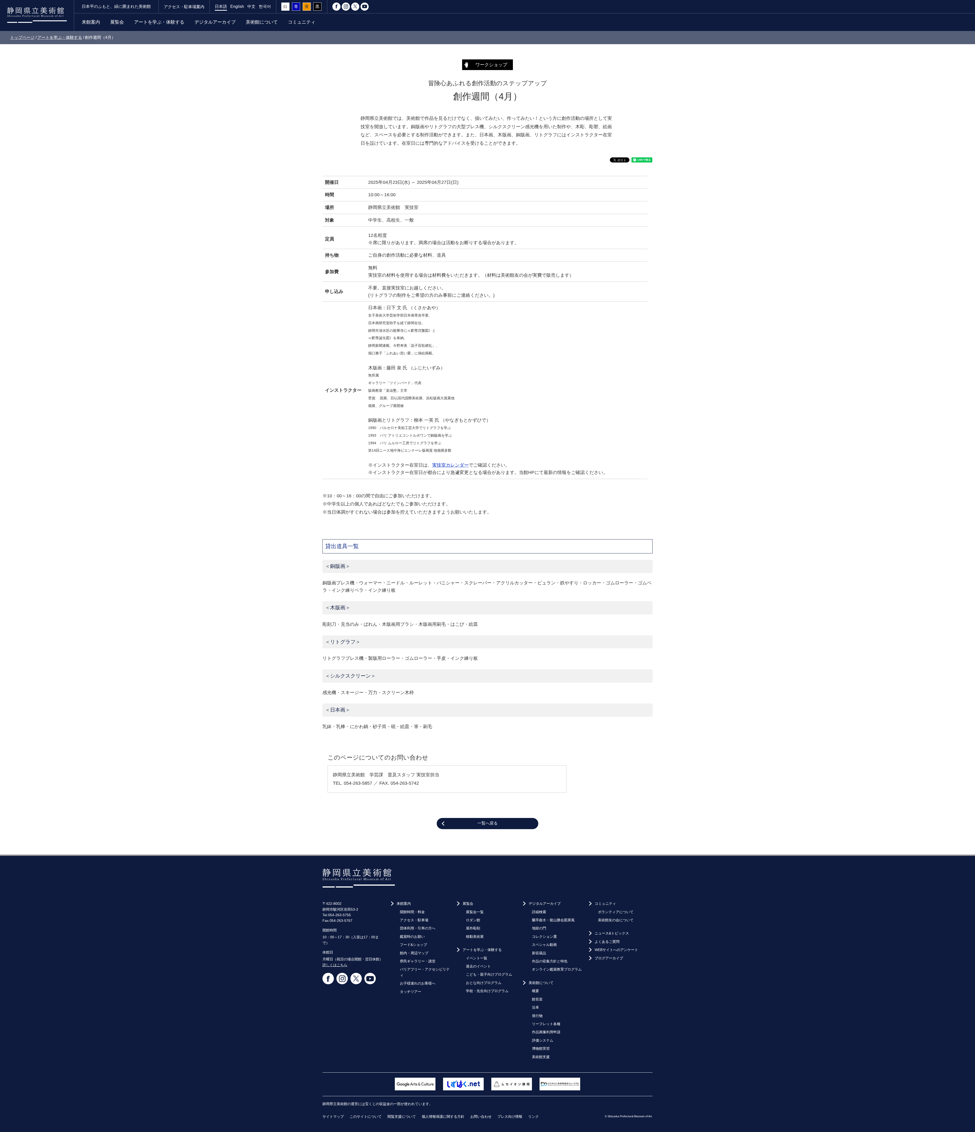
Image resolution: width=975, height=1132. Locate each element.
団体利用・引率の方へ (417, 928)
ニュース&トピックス (612, 933)
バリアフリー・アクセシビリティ (425, 972)
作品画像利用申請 (546, 1032)
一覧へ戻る (487, 823)
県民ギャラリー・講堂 (417, 961)
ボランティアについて (615, 912)
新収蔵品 (539, 953)
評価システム (542, 1040)
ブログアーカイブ (609, 958)
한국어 (265, 6)
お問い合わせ (481, 1116)
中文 (251, 6)
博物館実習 (541, 1048)
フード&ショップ (413, 945)
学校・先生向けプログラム (487, 991)
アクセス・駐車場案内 (184, 7)
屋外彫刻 (473, 928)
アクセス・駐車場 (414, 920)
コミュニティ (301, 22)
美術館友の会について (615, 920)
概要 (535, 991)
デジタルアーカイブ (215, 22)
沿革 (535, 1007)
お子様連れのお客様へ (417, 983)
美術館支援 (541, 1057)
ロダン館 (473, 920)
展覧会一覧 (475, 912)
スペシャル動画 (544, 945)
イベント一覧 (476, 958)
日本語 (221, 6)
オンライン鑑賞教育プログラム (557, 969)
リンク (533, 1116)
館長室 (537, 999)
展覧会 (117, 22)
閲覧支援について (401, 1116)
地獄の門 (539, 928)
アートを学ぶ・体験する (159, 22)
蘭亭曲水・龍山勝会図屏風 (553, 920)
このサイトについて (366, 1116)
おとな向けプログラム (483, 983)
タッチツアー (410, 992)
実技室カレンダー (450, 465)
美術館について (262, 22)
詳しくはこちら (334, 965)
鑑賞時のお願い (412, 936)
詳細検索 (539, 912)
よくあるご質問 (607, 942)
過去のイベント (478, 966)
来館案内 (91, 22)
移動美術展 (475, 936)
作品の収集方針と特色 (549, 961)
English (237, 6)
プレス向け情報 (509, 1116)
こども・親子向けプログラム (489, 974)
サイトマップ (333, 1116)
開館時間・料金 (412, 912)
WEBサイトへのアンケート (616, 950)
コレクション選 (544, 936)
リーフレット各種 (546, 1024)
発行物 (537, 1016)
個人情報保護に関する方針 (443, 1116)
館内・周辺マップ (414, 953)
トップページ (22, 37)
